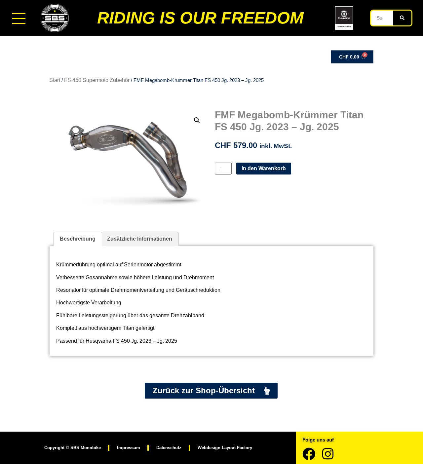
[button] (197, 120)
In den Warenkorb (264, 168)
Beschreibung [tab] (78, 239)
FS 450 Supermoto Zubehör (97, 80)
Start (54, 80)
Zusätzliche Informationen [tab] (139, 239)
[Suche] (402, 18)
